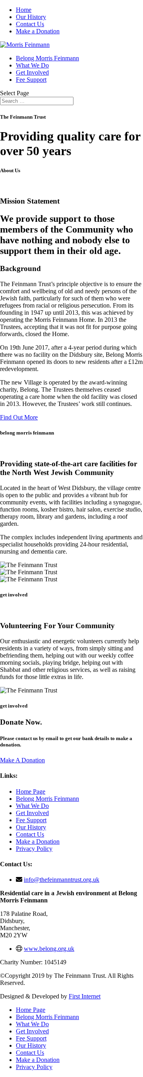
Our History (31, 16)
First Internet (84, 996)
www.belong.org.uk (49, 948)
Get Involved (32, 72)
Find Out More (19, 417)
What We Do (32, 65)
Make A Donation (22, 760)
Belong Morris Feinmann (47, 58)
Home (23, 9)
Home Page (30, 791)
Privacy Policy (34, 848)
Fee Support (31, 79)
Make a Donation (38, 31)
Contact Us (30, 24)
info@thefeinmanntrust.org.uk (61, 879)
